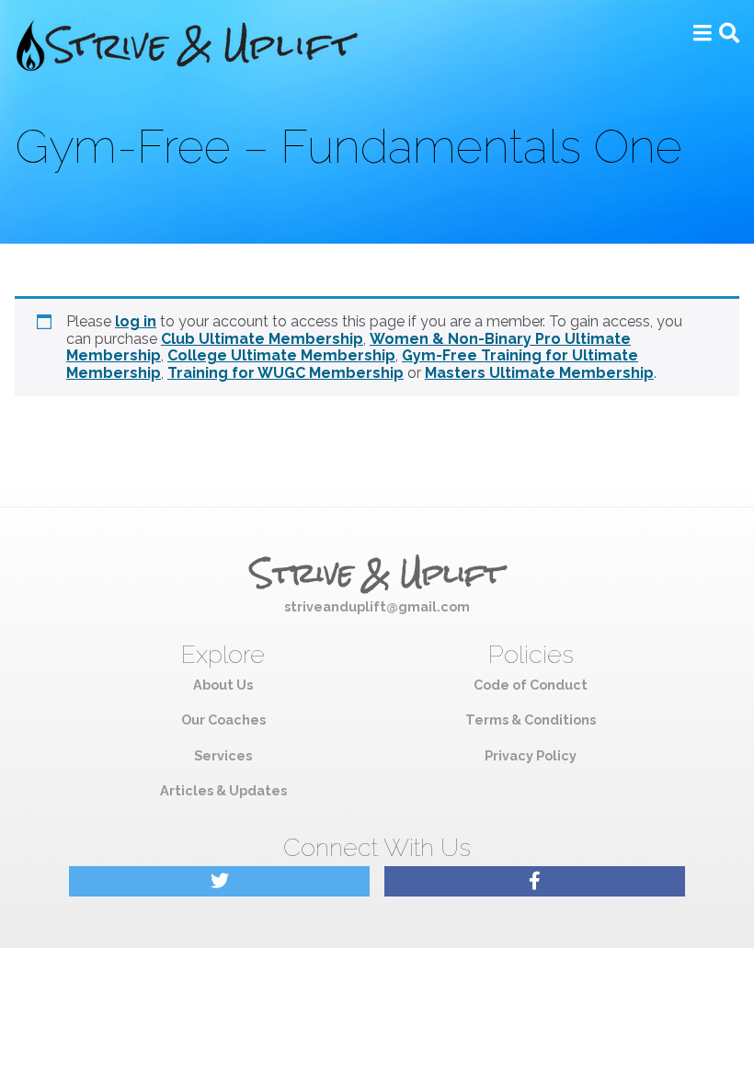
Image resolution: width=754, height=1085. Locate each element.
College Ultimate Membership (281, 355)
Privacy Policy (531, 755)
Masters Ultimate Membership (539, 373)
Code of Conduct (531, 684)
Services (223, 755)
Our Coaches (223, 719)
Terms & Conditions (530, 719)
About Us (223, 684)
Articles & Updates (223, 790)
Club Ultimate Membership (262, 339)
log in (135, 321)
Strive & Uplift (377, 573)
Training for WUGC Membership (285, 373)
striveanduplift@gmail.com (377, 606)
